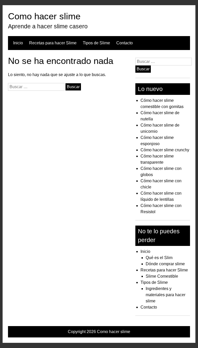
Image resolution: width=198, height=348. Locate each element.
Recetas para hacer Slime (53, 43)
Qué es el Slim (159, 257)
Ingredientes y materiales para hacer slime (165, 294)
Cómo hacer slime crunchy (165, 150)
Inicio (18, 43)
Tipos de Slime (96, 43)
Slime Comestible (162, 276)
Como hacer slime (44, 16)
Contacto (124, 43)
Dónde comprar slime (165, 264)
